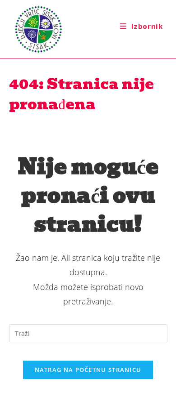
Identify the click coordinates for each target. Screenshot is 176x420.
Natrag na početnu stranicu (88, 370)
